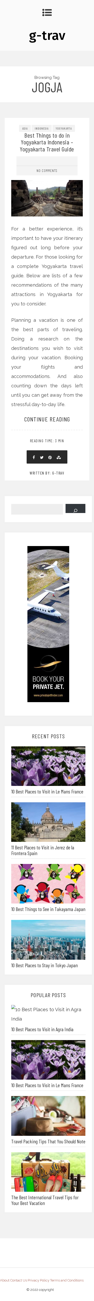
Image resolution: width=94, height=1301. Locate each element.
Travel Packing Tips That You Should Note (48, 1141)
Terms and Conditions (67, 1280)
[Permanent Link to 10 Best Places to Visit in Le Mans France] (48, 765)
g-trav (47, 35)
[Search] (75, 508)
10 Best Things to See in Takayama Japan (48, 909)
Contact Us (18, 1280)
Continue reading (47, 419)
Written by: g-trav (47, 473)
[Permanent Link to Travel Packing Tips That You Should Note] (48, 1115)
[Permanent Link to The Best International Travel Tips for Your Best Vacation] (48, 1171)
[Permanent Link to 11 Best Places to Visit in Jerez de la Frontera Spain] (48, 821)
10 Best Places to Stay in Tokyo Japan (44, 965)
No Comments (47, 170)
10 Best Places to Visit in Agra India (42, 1029)
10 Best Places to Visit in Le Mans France (47, 791)
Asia (25, 128)
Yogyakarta (64, 128)
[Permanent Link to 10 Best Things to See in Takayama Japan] (48, 883)
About (4, 1280)
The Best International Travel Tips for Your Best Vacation (45, 1200)
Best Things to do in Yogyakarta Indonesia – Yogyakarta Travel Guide (47, 142)
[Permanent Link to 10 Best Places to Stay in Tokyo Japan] (48, 939)
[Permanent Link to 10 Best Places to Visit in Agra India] (48, 1014)
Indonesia (42, 128)
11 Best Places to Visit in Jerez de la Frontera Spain (42, 850)
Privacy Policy (38, 1280)
